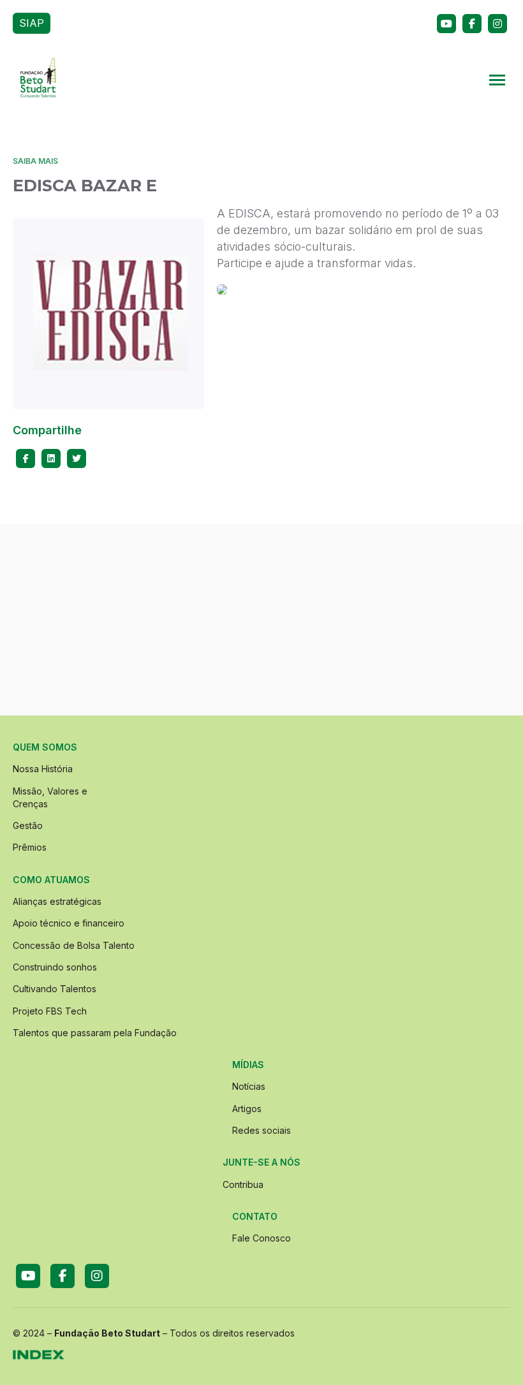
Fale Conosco (261, 1238)
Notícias (248, 1086)
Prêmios (30, 847)
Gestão (28, 825)
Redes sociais (261, 1130)
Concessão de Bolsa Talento (74, 945)
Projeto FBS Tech (50, 1011)
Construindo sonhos (55, 967)
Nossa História (43, 768)
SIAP (31, 23)
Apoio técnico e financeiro (68, 923)
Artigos (247, 1108)
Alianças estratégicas (57, 901)
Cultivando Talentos (54, 988)
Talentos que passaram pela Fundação (95, 1032)
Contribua (243, 1184)
